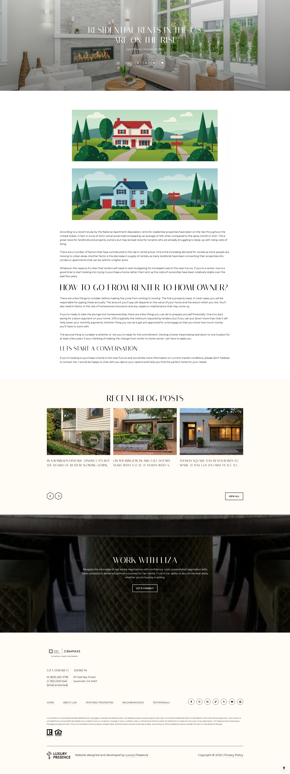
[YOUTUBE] (232, 702)
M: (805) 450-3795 (57, 677)
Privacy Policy (233, 755)
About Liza (70, 702)
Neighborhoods (133, 702)
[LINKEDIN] (208, 702)
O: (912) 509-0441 (57, 681)
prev (50, 496)
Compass (94, 718)
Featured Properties (99, 702)
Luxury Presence (137, 755)
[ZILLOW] (240, 702)
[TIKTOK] (216, 702)
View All (234, 496)
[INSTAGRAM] (199, 702)
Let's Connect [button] (145, 588)
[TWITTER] (224, 702)
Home (50, 702)
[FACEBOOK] (191, 702)
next (58, 496)
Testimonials (161, 702)
